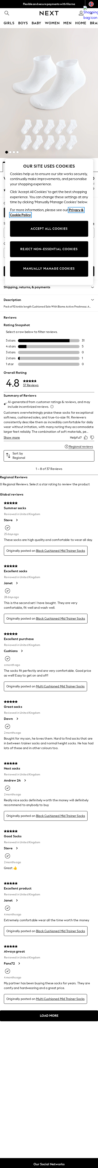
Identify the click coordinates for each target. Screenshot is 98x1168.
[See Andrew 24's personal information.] (25, 780)
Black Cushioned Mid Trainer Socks (60, 551)
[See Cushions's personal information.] (21, 651)
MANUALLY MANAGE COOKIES (49, 269)
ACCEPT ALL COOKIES (49, 229)
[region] (49, 222)
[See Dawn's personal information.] (17, 719)
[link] (7, 13)
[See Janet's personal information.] (16, 583)
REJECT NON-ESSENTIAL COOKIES (49, 249)
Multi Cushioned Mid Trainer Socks (60, 686)
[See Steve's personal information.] (16, 520)
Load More (49, 1016)
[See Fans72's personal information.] (19, 963)
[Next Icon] (49, 13)
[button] (6, 152)
